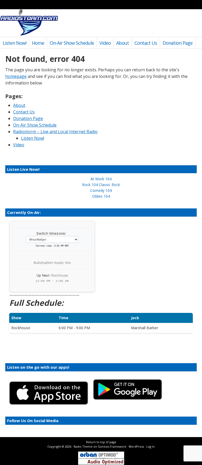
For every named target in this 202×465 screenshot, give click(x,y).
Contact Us (145, 43)
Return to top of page (101, 442)
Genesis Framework (112, 446)
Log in (150, 446)
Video (105, 43)
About (122, 43)
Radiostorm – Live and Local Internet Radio (55, 131)
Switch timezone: (51, 233)
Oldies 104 (101, 196)
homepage (16, 76)
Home (38, 43)
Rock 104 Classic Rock (101, 184)
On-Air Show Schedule (72, 43)
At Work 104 (101, 178)
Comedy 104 (101, 190)
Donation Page (178, 43)
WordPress (136, 446)
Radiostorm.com (29, 22)
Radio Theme (83, 446)
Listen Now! (14, 43)
